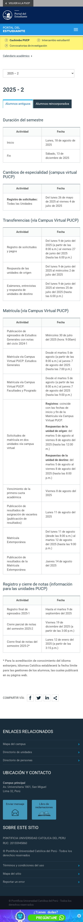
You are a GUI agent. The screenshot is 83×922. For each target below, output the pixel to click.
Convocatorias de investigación (28, 45)
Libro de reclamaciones (44, 805)
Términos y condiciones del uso (23, 865)
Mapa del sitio (12, 873)
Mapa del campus (14, 744)
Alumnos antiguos (17, 104)
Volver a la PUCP (19, 3)
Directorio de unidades (17, 752)
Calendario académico (16, 55)
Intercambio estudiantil (55, 40)
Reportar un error (14, 882)
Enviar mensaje (15, 803)
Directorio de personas (17, 760)
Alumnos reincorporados (52, 104)
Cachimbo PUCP (20, 40)
